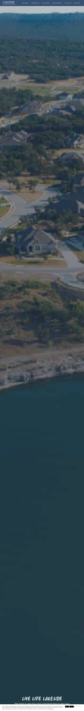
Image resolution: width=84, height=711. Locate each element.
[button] (78, 707)
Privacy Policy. (50, 708)
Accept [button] (67, 706)
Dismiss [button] (71, 706)
